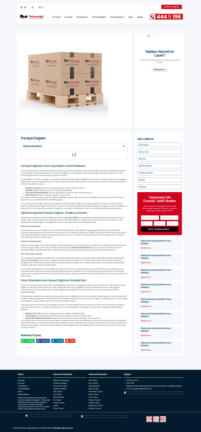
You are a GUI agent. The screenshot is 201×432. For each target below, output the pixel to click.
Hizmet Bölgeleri (99, 17)
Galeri (130, 17)
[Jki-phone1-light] (163, 419)
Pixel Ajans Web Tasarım (63, 428)
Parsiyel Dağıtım (33, 138)
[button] (124, 146)
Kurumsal (68, 17)
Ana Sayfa (56, 17)
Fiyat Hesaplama (117, 17)
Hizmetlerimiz (82, 17)
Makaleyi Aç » (146, 248)
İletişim (140, 17)
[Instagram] (149, 419)
